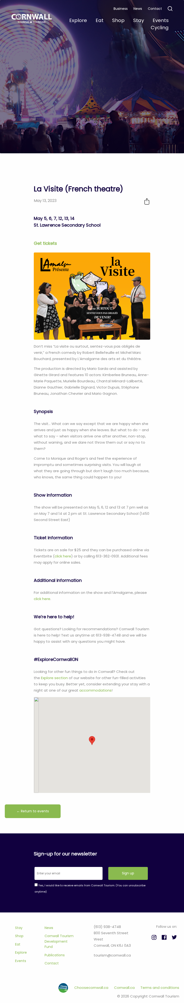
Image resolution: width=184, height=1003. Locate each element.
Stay (19, 927)
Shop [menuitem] (118, 20)
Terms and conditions (159, 987)
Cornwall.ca (125, 987)
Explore (21, 952)
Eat (17, 944)
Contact (155, 8)
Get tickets (45, 243)
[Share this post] (146, 201)
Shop (19, 936)
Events (20, 960)
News (137, 8)
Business (121, 8)
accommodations (95, 690)
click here (63, 556)
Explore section (54, 677)
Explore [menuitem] (78, 20)
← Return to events (33, 811)
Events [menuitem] (161, 20)
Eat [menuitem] (100, 20)
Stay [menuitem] (138, 20)
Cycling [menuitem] (160, 27)
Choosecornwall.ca (91, 987)
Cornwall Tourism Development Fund (59, 941)
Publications (55, 955)
